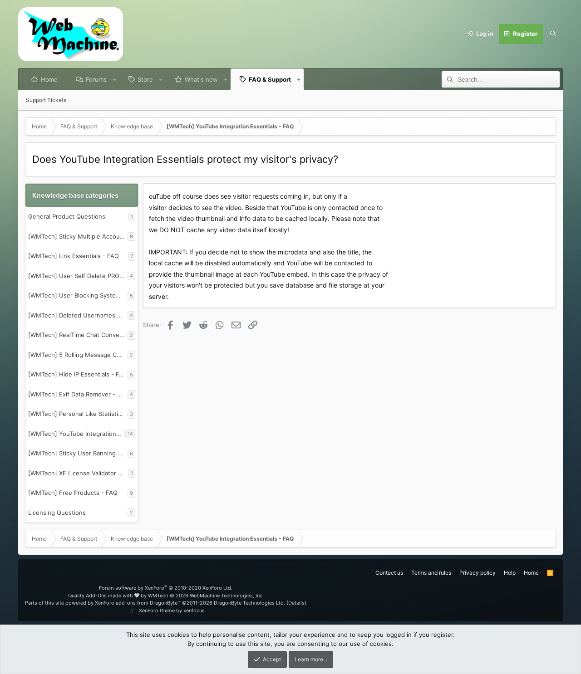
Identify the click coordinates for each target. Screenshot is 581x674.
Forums (96, 79)
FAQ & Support (270, 79)
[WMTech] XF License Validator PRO (78, 473)
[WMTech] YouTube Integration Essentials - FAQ (76, 433)
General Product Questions (66, 216)
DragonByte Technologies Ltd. (249, 603)
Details (296, 603)
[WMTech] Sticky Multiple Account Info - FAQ (78, 236)
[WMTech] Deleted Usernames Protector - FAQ (78, 315)
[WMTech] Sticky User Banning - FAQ (78, 453)
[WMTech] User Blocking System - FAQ (78, 295)
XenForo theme (157, 610)
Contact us (389, 572)
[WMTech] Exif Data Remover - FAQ (78, 394)
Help (510, 572)
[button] (114, 79)
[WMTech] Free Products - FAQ (73, 492)
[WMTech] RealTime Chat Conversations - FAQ (78, 334)
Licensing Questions (57, 512)
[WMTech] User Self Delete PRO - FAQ (78, 275)
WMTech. (206, 595)
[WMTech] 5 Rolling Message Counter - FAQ (78, 354)
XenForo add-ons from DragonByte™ (138, 603)
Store (145, 79)
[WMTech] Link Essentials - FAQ (73, 255)
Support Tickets (46, 100)
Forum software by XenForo (165, 588)
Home (49, 79)
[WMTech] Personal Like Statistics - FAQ (78, 413)
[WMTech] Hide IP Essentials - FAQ (78, 374)
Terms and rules (431, 572)
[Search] (553, 34)
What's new (201, 79)
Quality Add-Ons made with (101, 595)
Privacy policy (477, 572)
